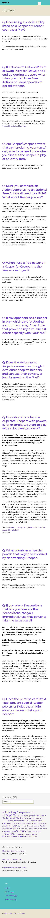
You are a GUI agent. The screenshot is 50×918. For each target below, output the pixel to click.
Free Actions (35, 820)
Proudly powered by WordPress (13, 913)
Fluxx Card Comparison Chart (13, 851)
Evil (22, 818)
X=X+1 (30, 837)
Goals (19, 823)
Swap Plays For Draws (34, 831)
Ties (13, 834)
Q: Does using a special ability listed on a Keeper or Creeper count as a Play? (23, 25)
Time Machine (20, 834)
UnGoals (19, 836)
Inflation (34, 823)
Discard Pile (19, 816)
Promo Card (10, 828)
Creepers (8, 815)
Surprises (22, 831)
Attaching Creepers (16, 812)
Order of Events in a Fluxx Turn (14, 126)
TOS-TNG (28, 834)
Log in (7, 888)
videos (25, 837)
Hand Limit (27, 823)
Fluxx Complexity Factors (12, 859)
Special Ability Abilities (35, 828)
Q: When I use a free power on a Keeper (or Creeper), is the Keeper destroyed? (23, 266)
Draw (36, 815)
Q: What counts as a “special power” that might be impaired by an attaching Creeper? (24, 554)
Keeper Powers (21, 826)
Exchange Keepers (29, 818)
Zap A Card (36, 837)
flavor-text (18, 820)
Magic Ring (36, 826)
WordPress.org (10, 899)
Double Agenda (28, 816)
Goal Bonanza (12, 823)
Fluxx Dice (26, 821)
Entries (9, 892)
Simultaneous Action (22, 828)
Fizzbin (10, 821)
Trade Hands (34, 834)
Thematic (7, 833)
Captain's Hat (31, 812)
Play (41, 826)
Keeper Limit (11, 826)
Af (3, 812)
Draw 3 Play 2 (15, 818)
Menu (4, 2)
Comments (11, 895)
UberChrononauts (9, 837)
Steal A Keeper (11, 831)
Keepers (30, 826)
